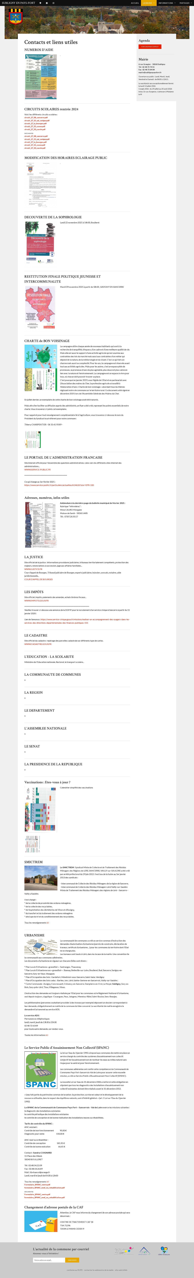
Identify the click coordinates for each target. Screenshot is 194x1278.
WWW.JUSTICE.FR (33, 569)
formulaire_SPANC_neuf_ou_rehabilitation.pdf (44, 1188)
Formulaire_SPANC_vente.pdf (37, 1184)
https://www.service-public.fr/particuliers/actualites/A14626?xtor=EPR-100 (59, 485)
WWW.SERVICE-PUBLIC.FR (37, 469)
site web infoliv (121, 1270)
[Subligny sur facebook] (47, 3)
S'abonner (72, 1260)
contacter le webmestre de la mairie (98, 1270)
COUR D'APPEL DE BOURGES (38, 579)
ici (48, 922)
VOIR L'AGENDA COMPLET (150, 46)
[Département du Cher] (145, 1250)
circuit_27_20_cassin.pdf (34, 129)
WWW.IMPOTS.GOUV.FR (36, 600)
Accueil (135, 3)
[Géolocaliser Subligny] (40, 3)
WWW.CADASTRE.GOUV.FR (37, 644)
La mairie (147, 3)
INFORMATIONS (166, 3)
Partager (184, 3)
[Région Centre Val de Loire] (164, 1250)
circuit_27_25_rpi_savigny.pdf (36, 120)
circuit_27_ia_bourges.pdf (35, 123)
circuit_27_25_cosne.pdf (34, 126)
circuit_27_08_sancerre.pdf (36, 117)
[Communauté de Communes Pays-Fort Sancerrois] (124, 1250)
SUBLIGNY (18, 3)
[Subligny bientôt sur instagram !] (53, 3)
